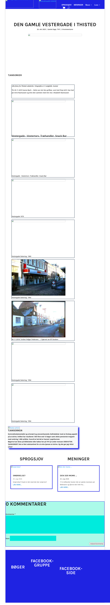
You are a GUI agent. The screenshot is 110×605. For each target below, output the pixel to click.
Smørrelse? (19, 475)
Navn (7, 538)
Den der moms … (68, 475)
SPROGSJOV (66, 5)
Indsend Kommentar (96, 544)
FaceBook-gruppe (42, 563)
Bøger (88, 5)
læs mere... (17, 485)
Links (96, 5)
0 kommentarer (67, 29)
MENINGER (78, 5)
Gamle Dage (52, 29)
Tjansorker (15, 430)
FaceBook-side (71, 570)
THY (58, 29)
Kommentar (11, 514)
